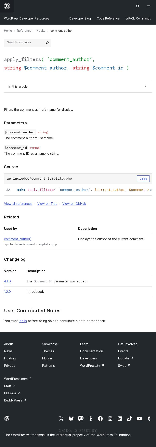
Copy (143, 178)
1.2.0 (7, 292)
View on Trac (47, 204)
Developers (88, 358)
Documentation (91, 351)
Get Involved (128, 344)
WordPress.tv (92, 365)
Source (11, 166)
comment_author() (17, 239)
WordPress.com (18, 379)
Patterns (48, 365)
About (8, 344)
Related (11, 217)
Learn (84, 344)
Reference (24, 30)
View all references (18, 204)
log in (23, 321)
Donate (125, 358)
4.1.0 (7, 281)
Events (123, 351)
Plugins (47, 358)
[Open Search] (137, 6)
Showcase (50, 344)
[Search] (47, 43)
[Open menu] (149, 6)
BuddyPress (15, 400)
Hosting (10, 358)
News (8, 351)
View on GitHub (74, 204)
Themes (48, 351)
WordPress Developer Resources (26, 18)
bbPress (12, 393)
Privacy (9, 365)
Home (8, 30)
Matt (9, 386)
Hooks (41, 30)
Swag (124, 365)
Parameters (15, 122)
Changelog (15, 259)
